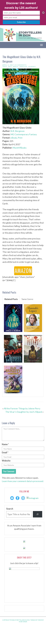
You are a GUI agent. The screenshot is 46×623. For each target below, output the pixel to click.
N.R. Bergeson (18, 131)
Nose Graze (23, 621)
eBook (14, 137)
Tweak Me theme (36, 620)
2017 (10, 66)
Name (5, 444)
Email (5, 452)
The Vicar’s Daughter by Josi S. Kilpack (23, 411)
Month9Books (19, 147)
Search (9, 508)
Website (6, 460)
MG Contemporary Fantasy (24, 134)
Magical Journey (28, 66)
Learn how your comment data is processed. (23, 481)
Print (20, 137)
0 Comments (20, 65)
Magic (16, 66)
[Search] (37, 514)
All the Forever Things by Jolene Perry (22, 408)
